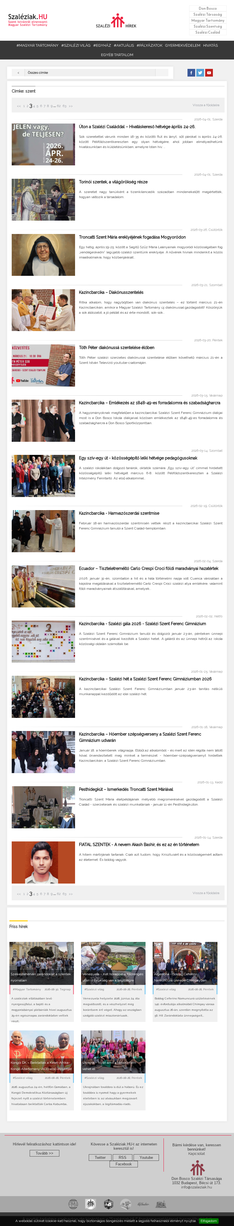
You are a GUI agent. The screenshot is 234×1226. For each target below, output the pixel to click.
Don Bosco (208, 8)
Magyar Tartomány (208, 20)
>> (70, 106)
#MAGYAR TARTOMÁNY (37, 45)
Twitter (100, 1157)
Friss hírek (18, 926)
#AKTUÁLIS (124, 45)
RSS (122, 1157)
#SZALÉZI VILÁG (75, 45)
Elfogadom (209, 1221)
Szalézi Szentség (208, 26)
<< (19, 106)
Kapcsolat (196, 1153)
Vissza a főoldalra (206, 105)
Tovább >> (44, 1153)
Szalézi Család (207, 32)
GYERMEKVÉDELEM (182, 45)
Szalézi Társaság (207, 14)
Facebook (124, 1164)
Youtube (146, 1157)
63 (64, 106)
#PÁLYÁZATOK (149, 45)
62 (59, 106)
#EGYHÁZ (102, 45)
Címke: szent (23, 91)
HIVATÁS (210, 45)
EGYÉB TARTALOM (117, 55)
